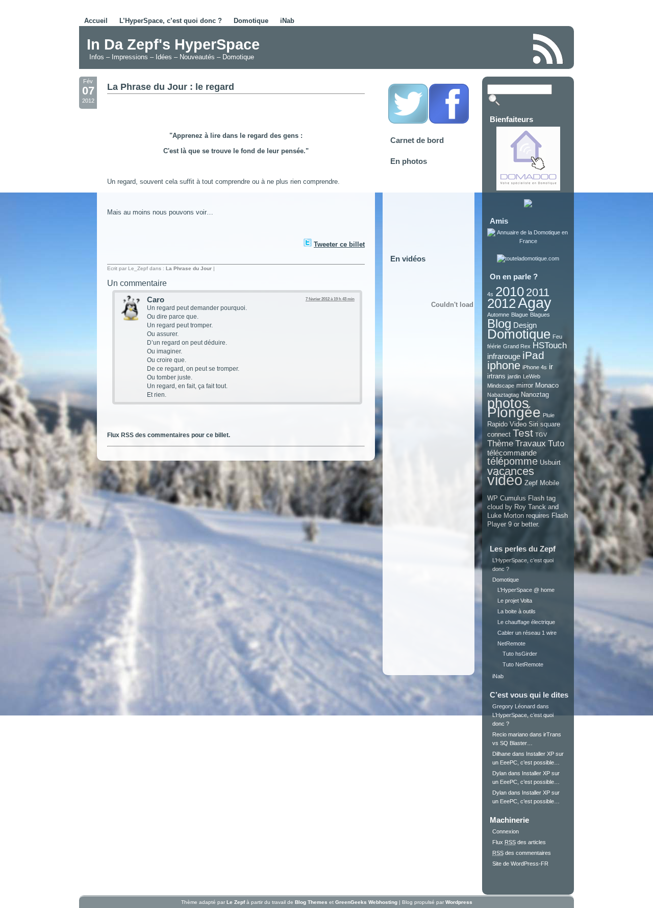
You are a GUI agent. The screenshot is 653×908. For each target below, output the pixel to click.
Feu (557, 336)
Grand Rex (517, 346)
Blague (519, 315)
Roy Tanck (530, 507)
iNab (287, 21)
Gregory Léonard (513, 706)
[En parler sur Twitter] (307, 244)
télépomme (512, 461)
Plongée (514, 412)
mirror (524, 385)
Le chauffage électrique (526, 622)
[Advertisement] (405, 48)
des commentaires (521, 853)
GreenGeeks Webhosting (366, 902)
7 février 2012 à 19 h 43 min (330, 299)
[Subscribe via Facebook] (449, 122)
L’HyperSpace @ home (526, 590)
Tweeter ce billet (339, 244)
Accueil (96, 21)
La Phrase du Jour (189, 268)
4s (490, 294)
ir (551, 366)
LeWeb (531, 376)
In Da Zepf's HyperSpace (173, 44)
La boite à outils (516, 611)
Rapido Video (506, 424)
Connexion (505, 831)
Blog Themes (311, 902)
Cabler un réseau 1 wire (527, 633)
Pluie (549, 415)
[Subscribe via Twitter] (408, 122)
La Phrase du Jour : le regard (170, 87)
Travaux (530, 443)
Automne (498, 315)
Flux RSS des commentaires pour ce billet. (168, 435)
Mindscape (500, 386)
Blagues (540, 315)
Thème (500, 443)
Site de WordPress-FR (520, 864)
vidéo (504, 479)
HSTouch (550, 345)
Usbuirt (550, 462)
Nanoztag (535, 394)
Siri (533, 424)
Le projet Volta (514, 601)
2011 (537, 292)
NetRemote (511, 643)
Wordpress (458, 902)
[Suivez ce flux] (548, 49)
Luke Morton (505, 515)
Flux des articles (519, 842)
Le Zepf (236, 902)
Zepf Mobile (541, 483)
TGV (541, 435)
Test (523, 433)
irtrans (496, 376)
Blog (499, 323)
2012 (501, 303)
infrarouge (503, 356)
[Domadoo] (528, 188)
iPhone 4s (534, 367)
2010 (509, 291)
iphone (503, 365)
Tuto (556, 443)
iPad (533, 355)
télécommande (512, 452)
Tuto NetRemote (523, 664)
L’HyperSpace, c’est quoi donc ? (170, 21)
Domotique (251, 21)
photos (508, 403)
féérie (494, 346)
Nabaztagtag (503, 395)
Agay (534, 303)
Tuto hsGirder (520, 654)
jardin (514, 376)
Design (525, 325)
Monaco (547, 385)
